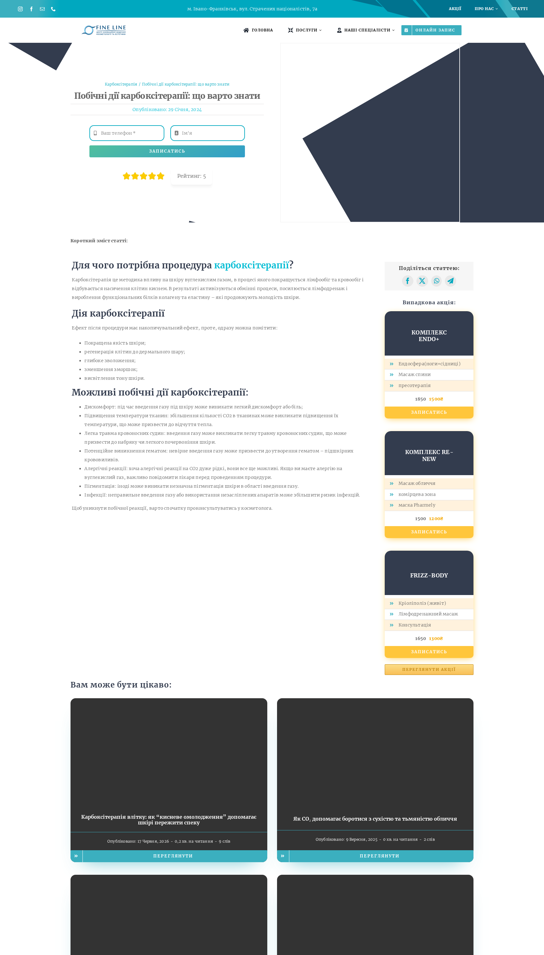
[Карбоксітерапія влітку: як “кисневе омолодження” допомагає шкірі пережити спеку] (169, 702)
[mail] (42, 9)
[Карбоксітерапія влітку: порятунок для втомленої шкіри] (169, 879)
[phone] (53, 9)
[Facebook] (407, 281)
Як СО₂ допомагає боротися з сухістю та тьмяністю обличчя (375, 819)
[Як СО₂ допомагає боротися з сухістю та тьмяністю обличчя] (375, 702)
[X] (422, 281)
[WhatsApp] (436, 281)
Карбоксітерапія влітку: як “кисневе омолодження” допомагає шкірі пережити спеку (168, 820)
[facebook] (31, 9)
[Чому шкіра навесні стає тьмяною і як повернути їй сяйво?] (375, 879)
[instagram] (20, 9)
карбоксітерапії (251, 265)
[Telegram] (450, 281)
